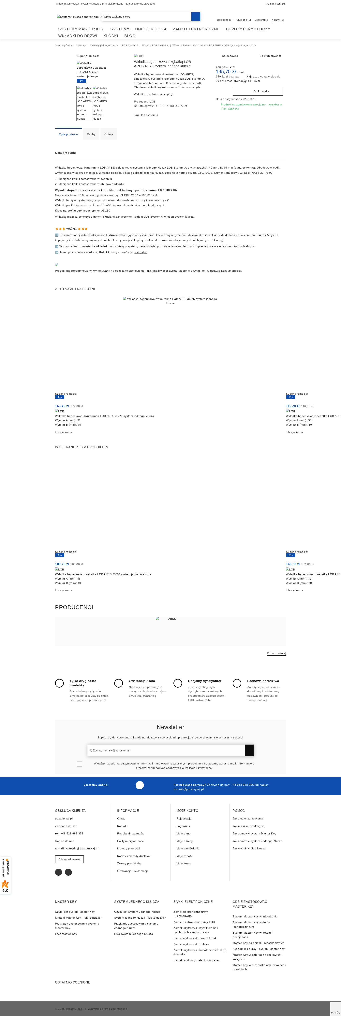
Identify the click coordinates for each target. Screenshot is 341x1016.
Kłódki (110, 36)
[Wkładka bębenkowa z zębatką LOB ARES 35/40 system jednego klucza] (170, 502)
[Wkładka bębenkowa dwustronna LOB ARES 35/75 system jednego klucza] (170, 344)
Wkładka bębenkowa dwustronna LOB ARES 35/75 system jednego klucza (104, 416)
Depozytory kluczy (248, 29)
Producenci (74, 607)
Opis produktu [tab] (68, 134)
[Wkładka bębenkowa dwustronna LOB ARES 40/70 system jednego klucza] (198, 57)
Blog (129, 36)
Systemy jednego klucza (138, 29)
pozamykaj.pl (74, 1008)
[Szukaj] (195, 16)
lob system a (149, 115)
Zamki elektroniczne (196, 29)
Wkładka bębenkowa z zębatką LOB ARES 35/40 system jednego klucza (103, 574)
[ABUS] (170, 631)
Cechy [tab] (91, 134)
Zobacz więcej (276, 653)
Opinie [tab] (108, 134)
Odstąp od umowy (69, 859)
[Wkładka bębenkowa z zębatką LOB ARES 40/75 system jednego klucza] (91, 80)
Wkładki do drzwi (77, 36)
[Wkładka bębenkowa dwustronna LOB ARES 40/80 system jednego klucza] (204, 57)
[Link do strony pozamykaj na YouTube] (68, 872)
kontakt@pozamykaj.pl (188, 789)
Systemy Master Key (81, 29)
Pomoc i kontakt (275, 3)
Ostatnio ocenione (72, 982)
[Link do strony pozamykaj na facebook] (140, 785)
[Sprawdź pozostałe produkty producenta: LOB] (138, 56)
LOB (152, 101)
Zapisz (249, 750)
